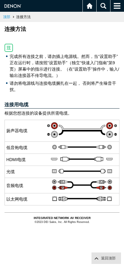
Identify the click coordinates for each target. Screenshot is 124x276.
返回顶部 (108, 258)
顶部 (6, 17)
